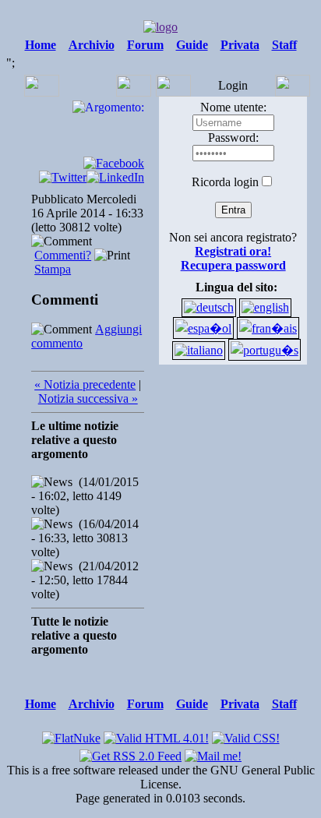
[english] (265, 307)
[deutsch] (209, 307)
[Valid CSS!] (246, 734)
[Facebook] (113, 163)
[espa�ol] (203, 328)
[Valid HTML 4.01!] (156, 734)
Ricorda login (225, 182)
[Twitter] (62, 177)
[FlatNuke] (71, 734)
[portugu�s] (264, 350)
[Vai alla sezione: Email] (213, 752)
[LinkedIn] (115, 177)
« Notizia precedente (85, 384)
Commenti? (62, 255)
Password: (233, 137)
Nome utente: (233, 107)
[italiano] (198, 350)
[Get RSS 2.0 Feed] (130, 752)
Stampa (52, 269)
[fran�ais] (268, 328)
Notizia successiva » (88, 398)
